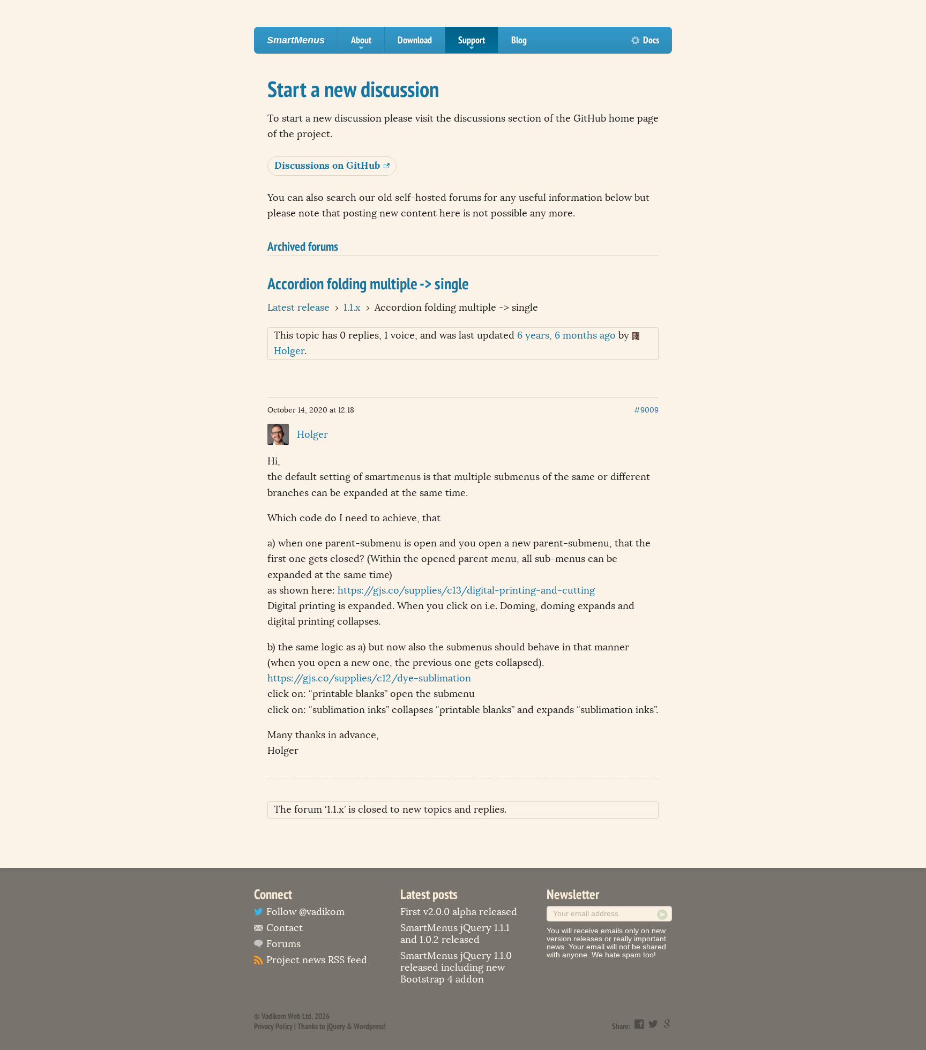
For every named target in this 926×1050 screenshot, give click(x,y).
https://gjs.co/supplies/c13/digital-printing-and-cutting (466, 590)
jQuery (336, 1026)
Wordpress (369, 1026)
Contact (284, 928)
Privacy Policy (273, 1026)
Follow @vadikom (305, 912)
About (361, 43)
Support (471, 43)
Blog (519, 40)
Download (415, 40)
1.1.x (352, 307)
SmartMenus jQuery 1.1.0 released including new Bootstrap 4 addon (456, 967)
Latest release (298, 307)
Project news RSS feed (316, 960)
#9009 (646, 410)
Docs (651, 40)
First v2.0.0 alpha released (458, 912)
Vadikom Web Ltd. (287, 1016)
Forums (283, 944)
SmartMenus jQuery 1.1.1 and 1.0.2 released (455, 934)
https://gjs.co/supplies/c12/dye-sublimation (369, 678)
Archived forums (302, 246)
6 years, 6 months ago (566, 335)
